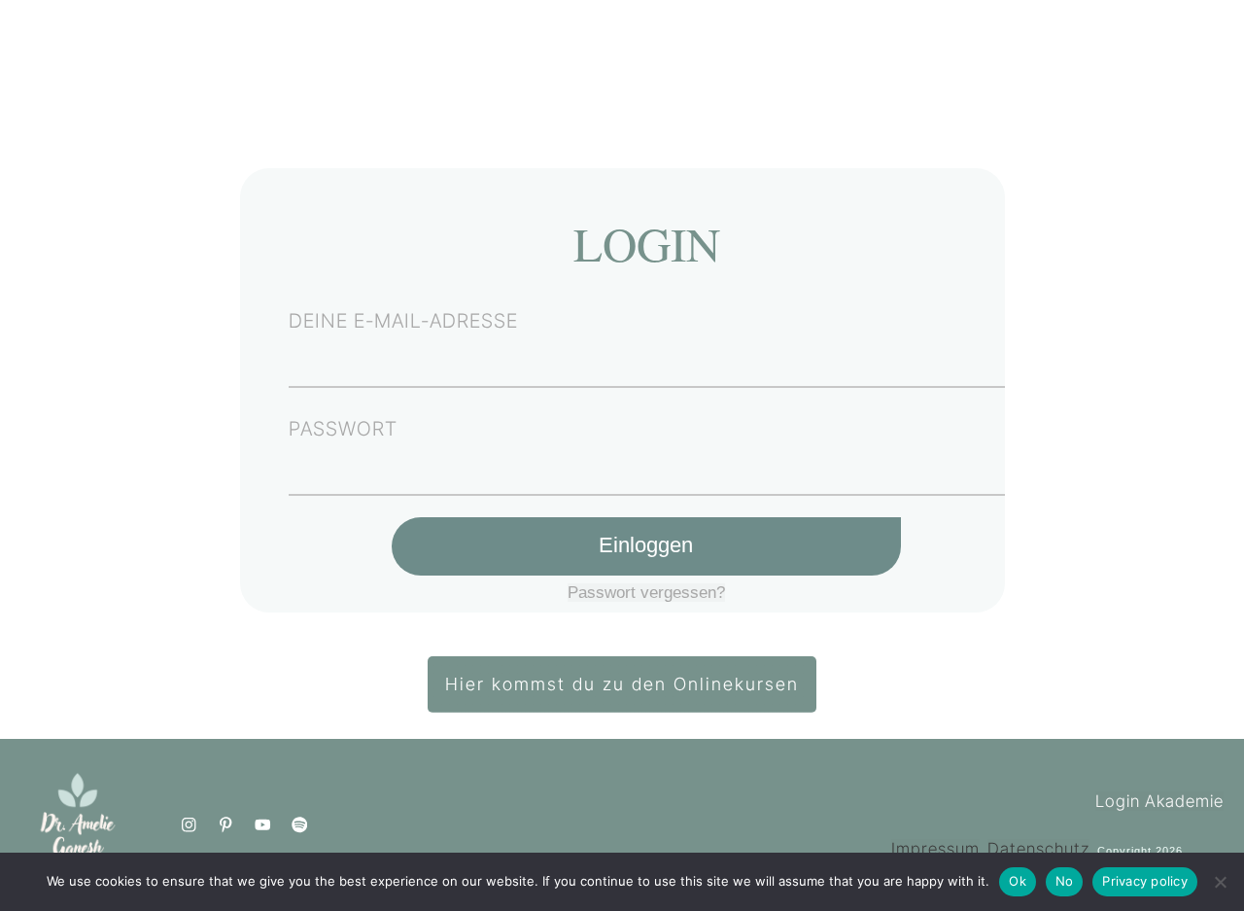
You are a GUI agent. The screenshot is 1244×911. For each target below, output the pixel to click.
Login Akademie (1159, 801)
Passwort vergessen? (646, 592)
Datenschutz (1038, 848)
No (1064, 881)
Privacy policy (1145, 881)
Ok (1017, 881)
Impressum (935, 848)
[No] (1219, 882)
